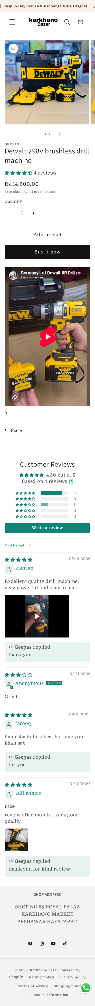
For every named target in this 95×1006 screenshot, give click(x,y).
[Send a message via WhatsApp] (86, 988)
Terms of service (33, 986)
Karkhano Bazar (44, 970)
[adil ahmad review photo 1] (16, 840)
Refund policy (41, 977)
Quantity (13, 201)
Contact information (50, 995)
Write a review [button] (47, 528)
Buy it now (47, 252)
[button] (12, 22)
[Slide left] (35, 134)
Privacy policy (73, 977)
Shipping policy (68, 986)
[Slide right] (59, 134)
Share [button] (16, 430)
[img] (19, 559)
